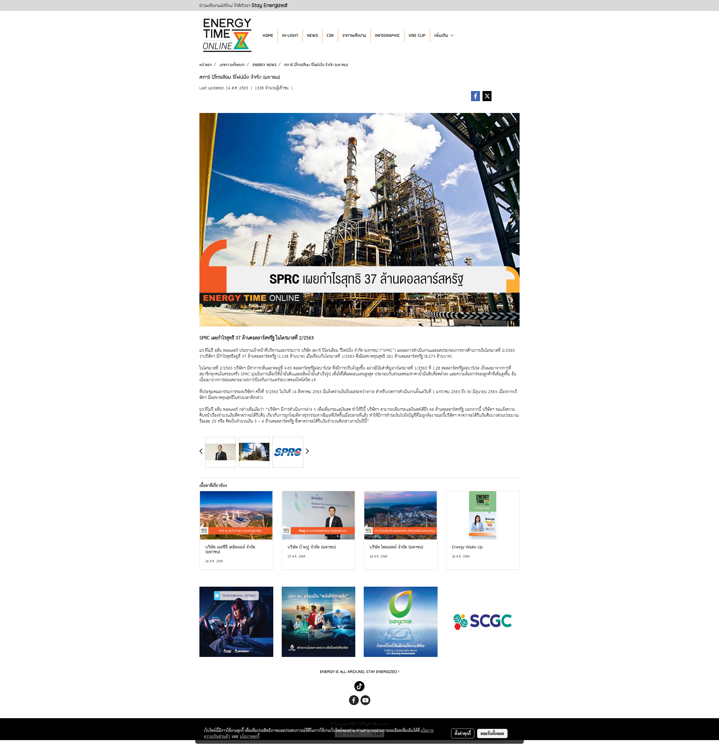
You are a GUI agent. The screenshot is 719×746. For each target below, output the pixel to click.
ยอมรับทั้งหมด (492, 733)
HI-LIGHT (290, 35)
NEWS (312, 35)
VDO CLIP (417, 35)
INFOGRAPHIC (387, 35)
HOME (268, 35)
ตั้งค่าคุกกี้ (463, 733)
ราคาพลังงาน (354, 35)
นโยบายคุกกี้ (250, 736)
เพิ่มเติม (442, 35)
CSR (330, 35)
